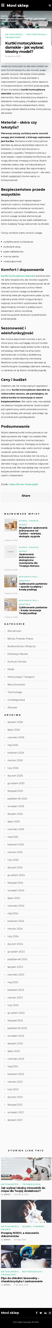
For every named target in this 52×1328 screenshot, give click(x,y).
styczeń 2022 (15, 1097)
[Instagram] (50, 1313)
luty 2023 (13, 1005)
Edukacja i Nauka (18, 654)
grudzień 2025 (16, 783)
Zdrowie (12, 707)
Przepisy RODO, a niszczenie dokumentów (20, 1235)
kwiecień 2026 (16, 752)
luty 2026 (13, 768)
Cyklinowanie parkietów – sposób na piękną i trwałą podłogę (33, 586)
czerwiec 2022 (16, 1058)
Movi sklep (18, 5)
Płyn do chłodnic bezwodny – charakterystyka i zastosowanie (22, 1280)
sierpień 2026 (15, 722)
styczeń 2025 (15, 867)
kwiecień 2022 (16, 1074)
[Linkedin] (45, 1313)
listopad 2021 (15, 1104)
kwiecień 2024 (16, 921)
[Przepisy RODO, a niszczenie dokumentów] (26, 1211)
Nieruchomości (16, 684)
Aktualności (14, 34)
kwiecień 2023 (16, 990)
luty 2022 (13, 1089)
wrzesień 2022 (16, 1035)
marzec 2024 (15, 928)
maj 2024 (13, 913)
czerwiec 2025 (16, 829)
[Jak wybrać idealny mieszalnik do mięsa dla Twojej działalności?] (26, 1168)
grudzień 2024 (16, 875)
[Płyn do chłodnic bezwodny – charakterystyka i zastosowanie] (26, 1256)
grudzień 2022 (16, 1013)
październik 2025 (17, 798)
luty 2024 (13, 936)
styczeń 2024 (15, 944)
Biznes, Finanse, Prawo (20, 638)
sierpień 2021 (15, 1120)
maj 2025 (13, 837)
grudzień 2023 (16, 951)
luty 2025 (13, 859)
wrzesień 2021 (16, 1112)
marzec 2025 (15, 852)
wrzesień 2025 (16, 806)
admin (7, 1194)
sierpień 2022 (15, 1043)
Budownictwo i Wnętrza (22, 646)
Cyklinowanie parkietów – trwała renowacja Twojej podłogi (33, 610)
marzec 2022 (15, 1081)
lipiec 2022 (14, 1051)
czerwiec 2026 (16, 737)
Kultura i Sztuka (17, 661)
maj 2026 (13, 745)
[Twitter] (41, 1313)
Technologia (15, 692)
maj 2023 (13, 982)
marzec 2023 (15, 997)
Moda (11, 669)
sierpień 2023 (15, 967)
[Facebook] (36, 1313)
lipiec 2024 (14, 898)
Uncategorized (16, 700)
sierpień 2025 (15, 814)
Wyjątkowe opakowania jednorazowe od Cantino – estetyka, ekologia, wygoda (33, 532)
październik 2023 (17, 959)
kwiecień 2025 (16, 844)
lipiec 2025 (14, 821)
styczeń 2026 (15, 775)
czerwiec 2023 (16, 974)
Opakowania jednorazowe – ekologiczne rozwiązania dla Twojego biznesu (29, 560)
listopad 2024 (15, 882)
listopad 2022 (15, 1020)
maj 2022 (13, 1066)
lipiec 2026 (14, 729)
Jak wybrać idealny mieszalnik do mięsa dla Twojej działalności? (23, 1190)
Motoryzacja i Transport (21, 677)
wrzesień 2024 (16, 890)
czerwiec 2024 (16, 905)
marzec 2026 (15, 760)
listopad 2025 (15, 791)
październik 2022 (17, 1028)
